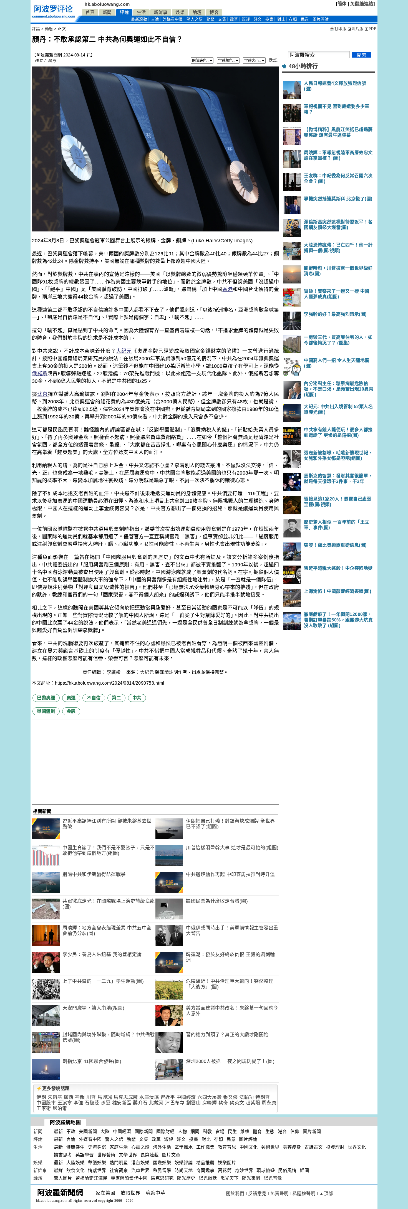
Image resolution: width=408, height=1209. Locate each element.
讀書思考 (63, 1155)
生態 (269, 1131)
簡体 (342, 3)
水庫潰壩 (149, 1097)
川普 (91, 1097)
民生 (232, 1131)
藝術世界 (270, 1147)
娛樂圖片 (227, 1162)
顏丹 (52, 60)
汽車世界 (140, 1170)
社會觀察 (119, 1170)
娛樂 (180, 12)
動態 (210, 19)
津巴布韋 (175, 1103)
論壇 (197, 12)
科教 (207, 1131)
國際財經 (165, 1131)
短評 (246, 19)
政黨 (234, 19)
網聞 (195, 1131)
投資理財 (335, 1147)
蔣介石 (140, 1103)
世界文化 (357, 1147)
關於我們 (235, 1193)
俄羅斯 (39, 373)
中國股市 (46, 1103)
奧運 (71, 697)
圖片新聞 (312, 1131)
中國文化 (249, 1147)
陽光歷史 (186, 1178)
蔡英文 (237, 1103)
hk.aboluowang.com (107, 4)
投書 (269, 19)
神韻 (80, 1097)
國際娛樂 (162, 1162)
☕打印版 (337, 29)
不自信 (94, 697)
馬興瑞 (104, 1097)
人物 (182, 1131)
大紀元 (124, 351)
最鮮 (58, 1170)
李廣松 (114, 672)
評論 (124, 12)
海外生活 (162, 1147)
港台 (282, 1131)
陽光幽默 (208, 1178)
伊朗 (41, 1097)
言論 (155, 19)
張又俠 (230, 1097)
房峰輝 (209, 1103)
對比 (281, 19)
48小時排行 (303, 66)
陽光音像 (273, 1178)
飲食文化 (75, 1170)
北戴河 (156, 1103)
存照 (293, 19)
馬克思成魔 (126, 1097)
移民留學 (162, 1170)
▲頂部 (326, 1193)
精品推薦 (205, 1162)
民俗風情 (287, 1170)
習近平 (167, 1097)
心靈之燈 (140, 1147)
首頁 (90, 12)
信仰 (294, 1131)
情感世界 (97, 1170)
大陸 (105, 1131)
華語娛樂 (97, 1162)
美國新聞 (88, 1131)
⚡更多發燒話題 (53, 1088)
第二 (116, 697)
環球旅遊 (265, 1170)
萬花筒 (225, 1170)
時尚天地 (184, 1170)
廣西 (69, 1097)
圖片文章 (171, 1155)
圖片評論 (248, 1139)
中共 (137, 697)
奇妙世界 (244, 1170)
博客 (214, 12)
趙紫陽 (253, 1103)
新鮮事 (161, 12)
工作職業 (205, 1147)
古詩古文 (313, 1147)
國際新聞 (144, 1131)
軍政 (70, 1131)
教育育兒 (227, 1147)
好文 (258, 19)
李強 (78, 1103)
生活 (141, 12)
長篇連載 (149, 1155)
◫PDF (370, 29)
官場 (220, 1131)
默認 (273, 60)
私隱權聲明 (304, 1193)
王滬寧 (64, 1103)
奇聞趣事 (205, 1170)
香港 (227, 289)
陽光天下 (229, 1178)
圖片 (321, 19)
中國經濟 (186, 1097)
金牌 (71, 711)
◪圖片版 (356, 29)
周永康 (269, 1103)
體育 (257, 1131)
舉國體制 (46, 711)
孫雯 (105, 1103)
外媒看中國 (173, 19)
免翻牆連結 (361, 3)
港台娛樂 (140, 1162)
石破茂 (92, 1103)
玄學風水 (184, 1147)
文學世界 (128, 1155)
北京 (42, 394)
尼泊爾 (59, 1108)
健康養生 (75, 1147)
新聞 (107, 12)
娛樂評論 (184, 1162)
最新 (139, 19)
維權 (245, 1131)
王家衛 (43, 1108)
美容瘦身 (292, 1147)
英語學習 (84, 1155)
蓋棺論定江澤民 (91, 1178)
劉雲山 (193, 1103)
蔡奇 (223, 1103)
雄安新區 (122, 1103)
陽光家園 (251, 1178)
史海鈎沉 (97, 1147)
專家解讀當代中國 (129, 1178)
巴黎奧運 (46, 697)
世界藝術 (106, 1155)
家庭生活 (119, 1147)
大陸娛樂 (75, 1162)
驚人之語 (195, 19)
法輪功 (246, 1097)
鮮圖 (304, 1170)
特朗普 (262, 1097)
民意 (305, 19)
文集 (222, 19)
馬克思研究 (162, 1178)
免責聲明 (279, 1193)
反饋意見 (257, 1193)
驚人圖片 (63, 1178)
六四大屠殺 (209, 1097)
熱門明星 (119, 1162)
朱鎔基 (55, 1097)
